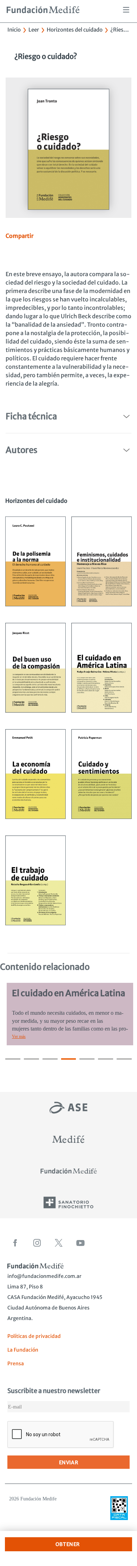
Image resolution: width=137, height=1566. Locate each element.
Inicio (14, 29)
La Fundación (22, 1350)
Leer (33, 29)
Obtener (68, 1544)
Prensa (15, 1363)
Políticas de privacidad (34, 1336)
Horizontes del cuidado (75, 29)
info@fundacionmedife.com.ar (44, 1276)
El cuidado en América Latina (67, 993)
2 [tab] (31, 1059)
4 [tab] (68, 1059)
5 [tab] (86, 1059)
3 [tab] (50, 1059)
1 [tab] (12, 1059)
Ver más (17, 1036)
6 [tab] (105, 1059)
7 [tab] (124, 1059)
